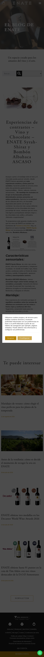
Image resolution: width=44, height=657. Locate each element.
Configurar (25, 338)
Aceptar (10, 338)
